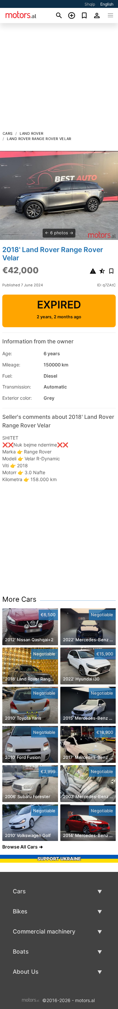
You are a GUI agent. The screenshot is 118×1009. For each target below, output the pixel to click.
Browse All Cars (20, 847)
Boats (21, 951)
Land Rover (32, 133)
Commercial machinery (44, 931)
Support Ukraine (59, 858)
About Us (25, 971)
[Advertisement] (59, 78)
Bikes (20, 911)
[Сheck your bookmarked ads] (84, 15)
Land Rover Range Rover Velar (39, 138)
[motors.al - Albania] (30, 999)
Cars (8, 133)
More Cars (19, 599)
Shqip (90, 4)
